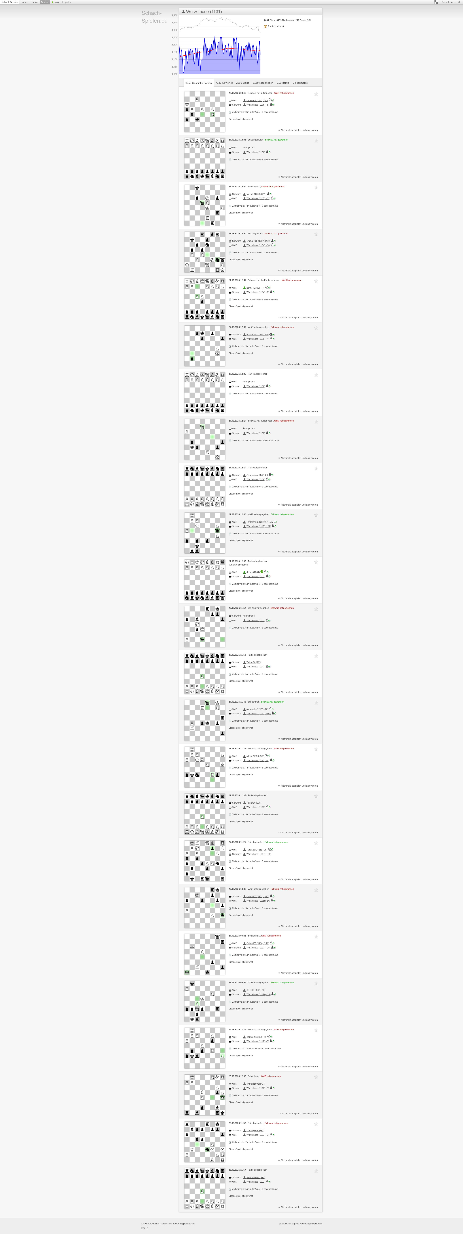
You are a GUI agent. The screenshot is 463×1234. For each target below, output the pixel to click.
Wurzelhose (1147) (256, 576)
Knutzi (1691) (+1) (255, 1084)
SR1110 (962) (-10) (256, 990)
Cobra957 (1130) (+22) (258, 943)
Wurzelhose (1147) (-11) (258, 198)
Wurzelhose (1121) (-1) (258, 1135)
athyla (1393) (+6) (255, 756)
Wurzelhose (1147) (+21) (259, 526)
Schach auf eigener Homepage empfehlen (301, 1223)
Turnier (34, 2)
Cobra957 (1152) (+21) (258, 896)
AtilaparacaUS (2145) (257, 475)
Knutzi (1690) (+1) (255, 1130)
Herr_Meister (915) (256, 1177)
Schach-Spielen (9, 2)
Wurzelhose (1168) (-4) (258, 339)
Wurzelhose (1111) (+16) (259, 994)
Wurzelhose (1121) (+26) (259, 713)
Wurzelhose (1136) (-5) (258, 105)
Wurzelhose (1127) (256, 807)
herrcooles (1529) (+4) (258, 334)
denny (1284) (253, 572)
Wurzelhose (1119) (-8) (258, 1041)
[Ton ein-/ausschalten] (460, 2)
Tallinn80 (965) (254, 662)
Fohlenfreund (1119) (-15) (259, 522)
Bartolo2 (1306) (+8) (256, 1037)
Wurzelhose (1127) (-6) (258, 760)
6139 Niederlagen (263, 82)
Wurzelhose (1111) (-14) (258, 901)
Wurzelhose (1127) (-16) (258, 947)
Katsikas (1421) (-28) (257, 849)
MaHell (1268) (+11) (256, 194)
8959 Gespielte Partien (199, 82)
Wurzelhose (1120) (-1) (258, 1088)
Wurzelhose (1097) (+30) (259, 854)
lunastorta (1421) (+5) (257, 100)
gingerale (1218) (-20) (257, 709)
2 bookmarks (300, 82)
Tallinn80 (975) (254, 803)
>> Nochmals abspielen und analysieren (298, 130)
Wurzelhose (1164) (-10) (258, 245)
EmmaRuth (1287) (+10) (258, 241)
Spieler (44, 2)
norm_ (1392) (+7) (255, 288)
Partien (24, 2)
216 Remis (283, 82)
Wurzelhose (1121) (256, 1182)
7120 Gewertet (224, 82)
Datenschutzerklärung (172, 1223)
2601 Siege (242, 82)
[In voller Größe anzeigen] (204, 111)
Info (56, 2)
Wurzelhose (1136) (256, 152)
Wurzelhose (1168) (256, 386)
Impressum (189, 1223)
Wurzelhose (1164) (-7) (258, 292)
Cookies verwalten (150, 1223)
